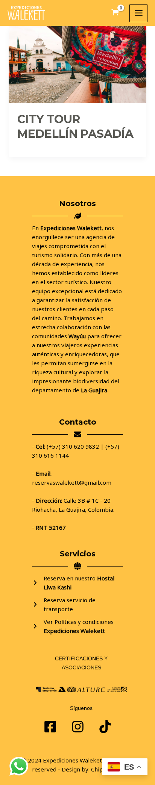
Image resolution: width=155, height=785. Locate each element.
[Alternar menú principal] (138, 13)
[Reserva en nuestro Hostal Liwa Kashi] (77, 583)
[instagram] (105, 726)
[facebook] (50, 726)
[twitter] (77, 726)
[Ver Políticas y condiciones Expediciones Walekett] (77, 626)
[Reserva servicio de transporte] (77, 604)
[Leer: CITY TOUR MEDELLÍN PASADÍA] (77, 64)
